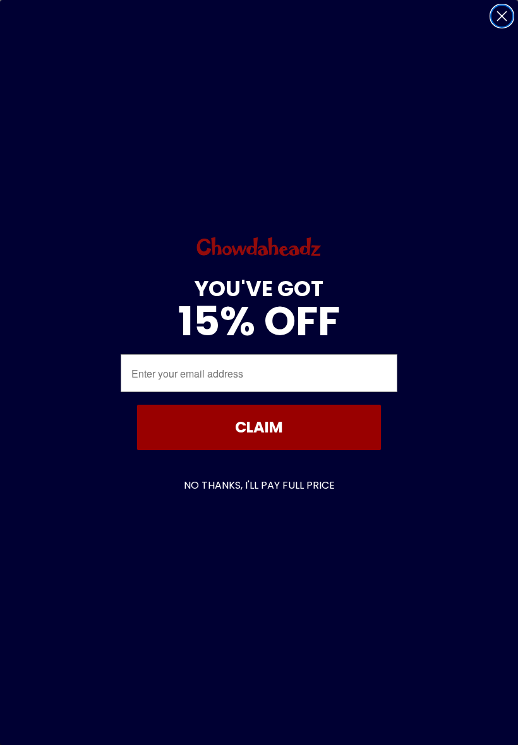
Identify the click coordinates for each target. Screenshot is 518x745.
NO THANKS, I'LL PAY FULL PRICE (259, 485)
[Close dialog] (502, 16)
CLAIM (259, 427)
